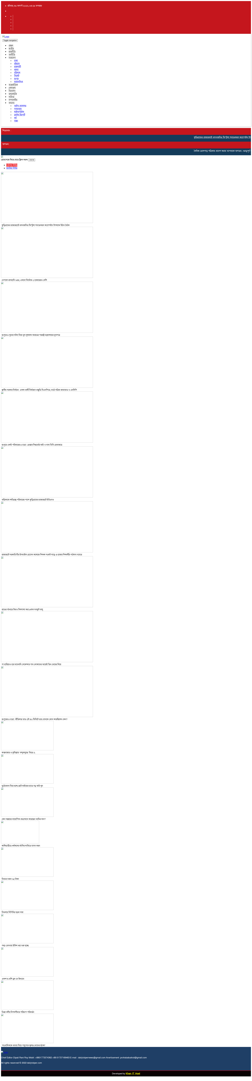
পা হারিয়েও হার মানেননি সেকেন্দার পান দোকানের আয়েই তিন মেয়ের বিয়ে (31, 664)
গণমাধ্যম (18, 108)
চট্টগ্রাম (17, 63)
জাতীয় (11, 48)
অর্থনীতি (12, 54)
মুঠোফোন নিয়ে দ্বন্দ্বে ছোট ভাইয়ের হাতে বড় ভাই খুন (22, 785)
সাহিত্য (11, 96)
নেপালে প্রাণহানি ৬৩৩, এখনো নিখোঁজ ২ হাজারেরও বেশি (24, 280)
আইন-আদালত (20, 105)
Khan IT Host (133, 1073)
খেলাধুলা (12, 87)
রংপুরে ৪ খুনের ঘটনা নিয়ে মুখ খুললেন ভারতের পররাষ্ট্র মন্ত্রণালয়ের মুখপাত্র (31, 335)
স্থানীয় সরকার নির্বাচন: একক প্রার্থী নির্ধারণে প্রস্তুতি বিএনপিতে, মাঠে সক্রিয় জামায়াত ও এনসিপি (39, 389)
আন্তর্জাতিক (13, 84)
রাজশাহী (17, 66)
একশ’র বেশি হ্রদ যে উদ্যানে (13, 978)
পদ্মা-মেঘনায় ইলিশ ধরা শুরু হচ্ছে (15, 945)
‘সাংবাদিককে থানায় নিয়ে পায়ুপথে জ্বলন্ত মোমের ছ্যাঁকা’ (23, 1045)
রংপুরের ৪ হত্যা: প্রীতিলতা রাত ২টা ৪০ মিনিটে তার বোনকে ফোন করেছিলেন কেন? (34, 719)
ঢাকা (16, 60)
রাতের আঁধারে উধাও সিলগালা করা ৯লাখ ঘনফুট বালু (22, 609)
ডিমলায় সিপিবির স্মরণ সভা (12, 912)
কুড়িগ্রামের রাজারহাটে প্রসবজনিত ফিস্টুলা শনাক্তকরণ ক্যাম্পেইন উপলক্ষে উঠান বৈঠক (36, 225)
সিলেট (16, 75)
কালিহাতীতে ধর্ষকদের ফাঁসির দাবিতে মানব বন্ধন (21, 845)
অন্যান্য (11, 102)
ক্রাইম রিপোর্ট (19, 114)
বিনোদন (12, 90)
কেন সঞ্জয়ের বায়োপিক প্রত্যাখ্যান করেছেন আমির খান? (24, 819)
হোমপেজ (31, 160)
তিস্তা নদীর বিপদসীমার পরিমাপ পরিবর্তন (18, 1012)
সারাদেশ (12, 57)
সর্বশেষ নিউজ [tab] (11, 165)
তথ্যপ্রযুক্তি (13, 93)
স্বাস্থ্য (16, 120)
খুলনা (16, 69)
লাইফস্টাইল (19, 111)
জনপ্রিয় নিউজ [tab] (11, 168)
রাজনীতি (12, 51)
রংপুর (16, 78)
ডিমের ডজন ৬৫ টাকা (10, 879)
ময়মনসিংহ (18, 81)
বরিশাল (17, 72)
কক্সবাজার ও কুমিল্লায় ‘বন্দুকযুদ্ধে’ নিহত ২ (18, 752)
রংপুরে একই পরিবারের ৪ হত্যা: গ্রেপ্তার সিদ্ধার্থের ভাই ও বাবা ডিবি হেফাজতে (32, 444)
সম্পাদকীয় (13, 99)
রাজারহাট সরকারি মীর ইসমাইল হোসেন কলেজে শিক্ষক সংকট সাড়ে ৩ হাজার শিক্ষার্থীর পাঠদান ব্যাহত (42, 554)
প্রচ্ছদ (11, 45)
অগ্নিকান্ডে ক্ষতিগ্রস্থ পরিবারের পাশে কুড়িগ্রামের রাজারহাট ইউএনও (28, 499)
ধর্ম (15, 117)
